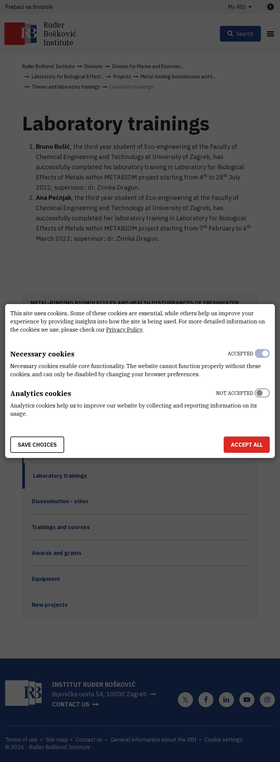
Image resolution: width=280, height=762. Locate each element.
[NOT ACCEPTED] (262, 401)
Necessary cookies (42, 354)
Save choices (37, 444)
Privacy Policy (124, 329)
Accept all (247, 444)
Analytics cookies (40, 393)
